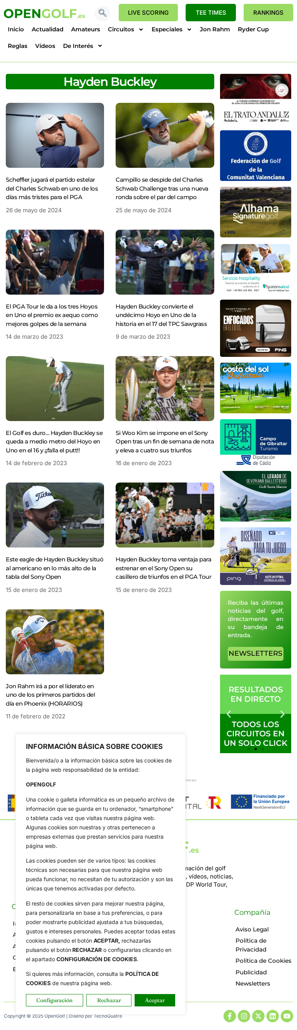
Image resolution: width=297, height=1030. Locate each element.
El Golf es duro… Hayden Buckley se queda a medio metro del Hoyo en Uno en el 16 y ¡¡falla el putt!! (54, 441)
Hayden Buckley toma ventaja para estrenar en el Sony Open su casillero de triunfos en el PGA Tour (163, 568)
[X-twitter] (258, 1016)
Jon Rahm (215, 29)
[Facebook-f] (230, 1016)
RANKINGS (268, 12)
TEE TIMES (211, 12)
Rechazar (109, 1000)
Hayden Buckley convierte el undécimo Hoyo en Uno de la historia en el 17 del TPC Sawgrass (161, 315)
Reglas (17, 45)
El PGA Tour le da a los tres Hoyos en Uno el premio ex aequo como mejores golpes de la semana (52, 315)
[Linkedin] (272, 1016)
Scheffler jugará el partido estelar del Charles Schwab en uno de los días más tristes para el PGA (52, 188)
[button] (102, 13)
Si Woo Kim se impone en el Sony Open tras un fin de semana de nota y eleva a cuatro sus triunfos (165, 441)
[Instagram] (244, 1016)
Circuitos (121, 29)
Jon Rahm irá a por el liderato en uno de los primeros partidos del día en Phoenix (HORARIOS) (50, 694)
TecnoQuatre (108, 1016)
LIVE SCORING (148, 12)
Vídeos (45, 45)
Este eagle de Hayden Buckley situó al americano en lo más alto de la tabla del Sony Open (54, 568)
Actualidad (47, 29)
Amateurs (85, 29)
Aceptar (155, 1000)
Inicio (16, 29)
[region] (100, 874)
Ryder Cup (253, 29)
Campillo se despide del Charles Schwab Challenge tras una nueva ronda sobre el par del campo (162, 188)
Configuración (54, 1000)
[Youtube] (287, 1016)
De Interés (78, 45)
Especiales (167, 29)
